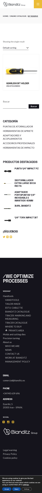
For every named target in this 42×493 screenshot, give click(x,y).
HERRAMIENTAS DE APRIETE (18, 131)
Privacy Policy (10, 454)
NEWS (8, 350)
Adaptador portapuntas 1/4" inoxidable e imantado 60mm (25, 196)
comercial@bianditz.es (14, 380)
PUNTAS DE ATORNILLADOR (18, 126)
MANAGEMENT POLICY (17, 361)
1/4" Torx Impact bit (26, 217)
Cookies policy (10, 457)
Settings (26, 489)
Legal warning (10, 450)
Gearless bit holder (17, 83)
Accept (7, 489)
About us (7, 342)
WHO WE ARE (12, 346)
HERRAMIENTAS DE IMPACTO (18, 147)
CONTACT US (12, 353)
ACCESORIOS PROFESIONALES (19, 143)
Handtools (8, 296)
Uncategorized (13, 86)
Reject (16, 489)
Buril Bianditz (23, 205)
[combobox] (16, 48)
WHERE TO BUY (13, 326)
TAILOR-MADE (12, 303)
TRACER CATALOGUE (16, 322)
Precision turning (11, 338)
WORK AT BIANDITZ (16, 357)
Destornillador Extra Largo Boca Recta (25, 183)
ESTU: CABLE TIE (14, 307)
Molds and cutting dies (14, 334)
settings (26, 485)
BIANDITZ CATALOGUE (17, 311)
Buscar (6, 101)
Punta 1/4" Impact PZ (26, 168)
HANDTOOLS (12, 300)
